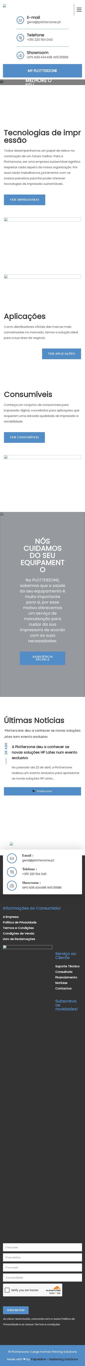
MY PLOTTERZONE (42, 70)
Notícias (61, 983)
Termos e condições (47, 1324)
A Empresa (11, 917)
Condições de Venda (18, 933)
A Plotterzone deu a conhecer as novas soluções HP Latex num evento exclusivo (44, 752)
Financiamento (66, 977)
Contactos (63, 988)
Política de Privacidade (20, 922)
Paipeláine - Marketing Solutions (54, 1359)
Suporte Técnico (67, 966)
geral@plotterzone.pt (44, 22)
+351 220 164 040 (40, 39)
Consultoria (63, 972)
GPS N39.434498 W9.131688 (41, 887)
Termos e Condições (18, 928)
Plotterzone (44, 791)
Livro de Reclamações (19, 939)
